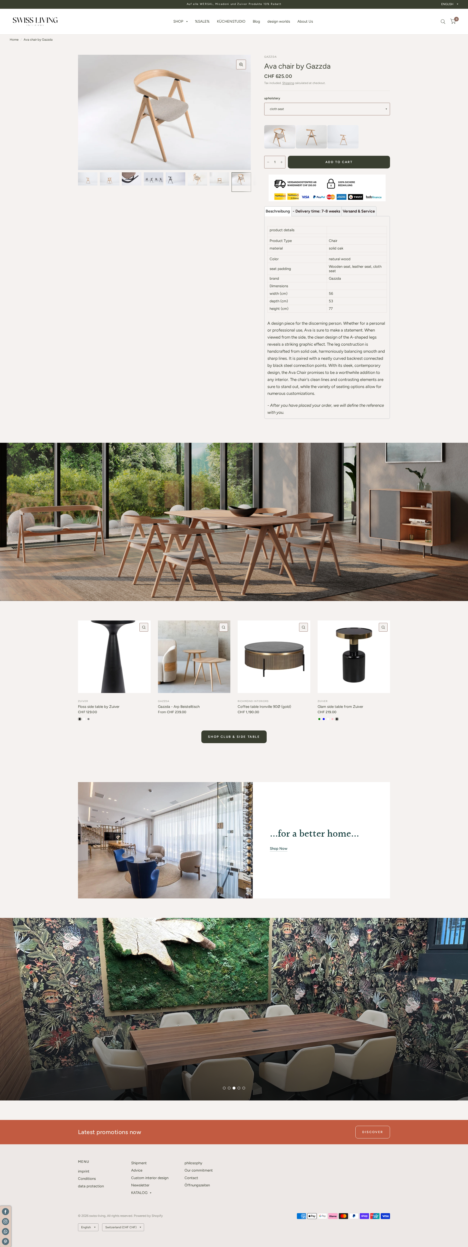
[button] (35, 1078)
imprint (83, 1171)
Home (14, 39)
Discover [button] (372, 1132)
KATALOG (139, 1193)
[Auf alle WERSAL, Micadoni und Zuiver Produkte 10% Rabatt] (234, 4)
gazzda (163, 701)
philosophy (193, 1163)
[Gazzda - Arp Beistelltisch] (194, 656)
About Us (305, 21)
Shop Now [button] (278, 848)
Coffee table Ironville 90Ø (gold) (264, 706)
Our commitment (199, 1170)
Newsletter (140, 1185)
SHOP (178, 21)
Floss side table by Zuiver (98, 706)
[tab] (278, 211)
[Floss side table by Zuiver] (114, 656)
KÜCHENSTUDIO (231, 21)
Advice (136, 1170)
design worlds (278, 21)
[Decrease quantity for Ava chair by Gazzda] (268, 162)
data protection (91, 1186)
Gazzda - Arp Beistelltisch (179, 706)
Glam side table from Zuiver (340, 706)
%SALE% (202, 21)
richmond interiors (253, 701)
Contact (191, 1178)
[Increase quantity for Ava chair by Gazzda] (281, 162)
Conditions (87, 1178)
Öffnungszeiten (197, 1185)
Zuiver (83, 701)
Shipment (139, 1163)
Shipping (288, 83)
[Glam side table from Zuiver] (354, 656)
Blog (256, 21)
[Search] (443, 21)
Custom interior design (149, 1178)
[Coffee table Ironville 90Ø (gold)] (274, 656)
